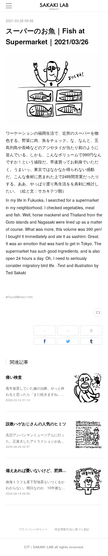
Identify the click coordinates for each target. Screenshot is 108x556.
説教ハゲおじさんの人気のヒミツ (36, 423)
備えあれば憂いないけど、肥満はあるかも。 (46, 470)
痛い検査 (14, 377)
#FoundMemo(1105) (19, 297)
